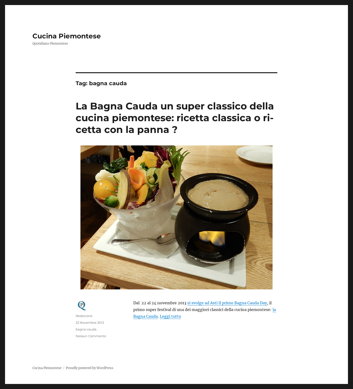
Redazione (84, 316)
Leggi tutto (170, 316)
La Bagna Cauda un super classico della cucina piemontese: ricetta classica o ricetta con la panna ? (175, 117)
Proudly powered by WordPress (89, 368)
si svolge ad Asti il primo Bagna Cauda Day (227, 302)
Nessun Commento (91, 336)
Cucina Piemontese (66, 36)
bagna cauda (86, 329)
